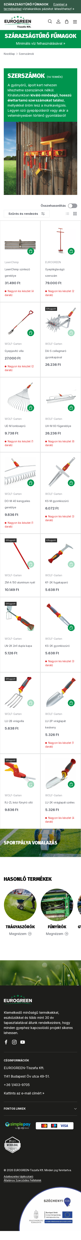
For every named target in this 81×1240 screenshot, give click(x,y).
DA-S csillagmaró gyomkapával (55, 354)
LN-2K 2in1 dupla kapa (18, 645)
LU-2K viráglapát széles (60, 802)
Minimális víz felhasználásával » (40, 43)
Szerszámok (26, 54)
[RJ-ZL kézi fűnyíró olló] (20, 773)
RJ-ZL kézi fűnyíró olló (19, 802)
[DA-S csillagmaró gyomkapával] (60, 322)
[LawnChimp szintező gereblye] (20, 240)
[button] (67, 21)
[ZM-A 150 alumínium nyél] (20, 553)
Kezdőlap (9, 54)
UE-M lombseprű (15, 426)
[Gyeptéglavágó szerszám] (60, 240)
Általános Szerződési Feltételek (22, 1180)
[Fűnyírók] (57, 905)
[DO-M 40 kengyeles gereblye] (20, 472)
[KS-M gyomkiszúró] (60, 472)
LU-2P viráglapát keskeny (55, 724)
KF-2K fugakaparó (56, 582)
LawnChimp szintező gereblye (17, 272)
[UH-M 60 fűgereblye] (60, 397)
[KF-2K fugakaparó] (60, 553)
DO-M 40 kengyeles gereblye (17, 504)
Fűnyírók (57, 927)
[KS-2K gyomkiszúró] (60, 617)
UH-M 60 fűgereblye (58, 426)
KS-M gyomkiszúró (57, 501)
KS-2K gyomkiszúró (57, 645)
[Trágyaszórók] (20, 905)
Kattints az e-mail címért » (24, 1093)
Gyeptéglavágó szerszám (55, 272)
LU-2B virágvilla (14, 721)
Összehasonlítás (53, 205)
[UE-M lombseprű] (20, 397)
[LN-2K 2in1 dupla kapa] (20, 617)
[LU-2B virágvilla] (20, 692)
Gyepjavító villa (14, 350)
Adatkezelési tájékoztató (18, 1176)
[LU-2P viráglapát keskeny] (60, 692)
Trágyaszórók (20, 927)
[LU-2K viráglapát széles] (60, 773)
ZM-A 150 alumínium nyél (20, 582)
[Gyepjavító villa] (20, 322)
